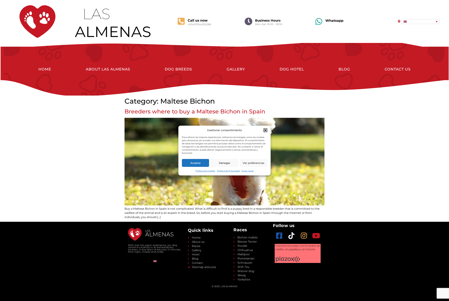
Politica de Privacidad (228, 171)
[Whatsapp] (319, 21)
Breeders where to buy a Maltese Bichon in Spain (195, 111)
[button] (265, 130)
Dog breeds (178, 69)
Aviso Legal (247, 171)
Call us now (198, 20)
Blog (344, 69)
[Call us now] (181, 21)
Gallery (236, 69)
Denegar (224, 162)
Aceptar (195, 162)
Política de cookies (205, 171)
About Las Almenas (108, 69)
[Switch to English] (155, 261)
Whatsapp (334, 20)
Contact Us (398, 69)
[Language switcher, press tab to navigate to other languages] (421, 21)
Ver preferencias (253, 162)
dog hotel (292, 69)
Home (44, 69)
